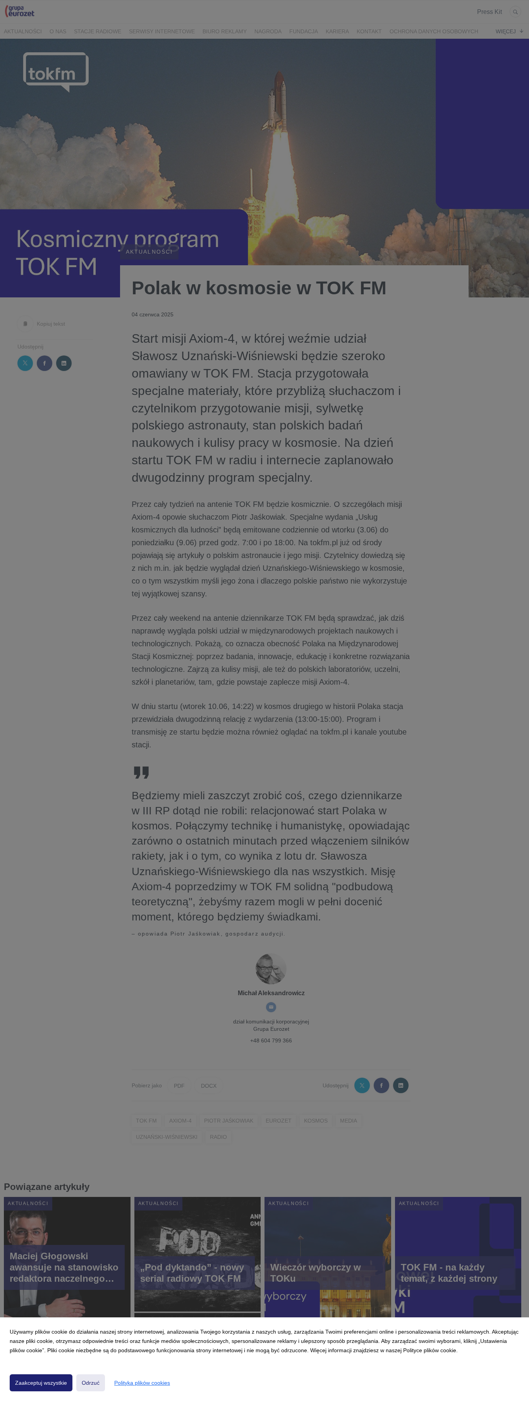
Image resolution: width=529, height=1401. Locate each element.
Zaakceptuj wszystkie (41, 1383)
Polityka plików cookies (142, 1383)
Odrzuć (91, 1383)
